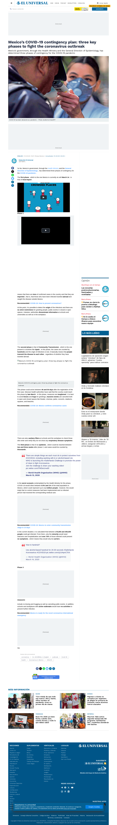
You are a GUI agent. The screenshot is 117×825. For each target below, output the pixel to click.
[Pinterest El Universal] (65, 791)
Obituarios (47, 757)
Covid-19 (64, 657)
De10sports (47, 766)
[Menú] (11, 3)
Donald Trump (14, 768)
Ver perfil (22, 161)
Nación (12, 748)
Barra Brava (86, 299)
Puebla (63, 752)
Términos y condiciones (55, 817)
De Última (30, 755)
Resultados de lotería (48, 780)
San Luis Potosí (66, 759)
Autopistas (30, 759)
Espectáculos (14, 785)
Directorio (16, 815)
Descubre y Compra (50, 748)
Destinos (29, 757)
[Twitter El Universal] (68, 788)
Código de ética (44, 815)
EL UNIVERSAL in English (41, 657)
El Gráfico (47, 763)
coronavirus (25, 657)
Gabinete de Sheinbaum (14, 762)
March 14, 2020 (32, 559)
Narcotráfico (14, 774)
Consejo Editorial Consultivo (29, 815)
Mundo (12, 766)
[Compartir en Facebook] (12, 168)
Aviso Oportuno (49, 752)
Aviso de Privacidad (72, 815)
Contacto (66, 817)
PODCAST (63, 3)
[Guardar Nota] (12, 185)
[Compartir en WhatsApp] (12, 175)
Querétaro (64, 757)
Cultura (12, 787)
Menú (11, 801)
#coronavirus (44, 463)
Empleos (47, 755)
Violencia (54, 815)
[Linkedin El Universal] (68, 791)
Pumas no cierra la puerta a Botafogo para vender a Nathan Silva (90, 305)
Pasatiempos (48, 774)
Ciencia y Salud (15, 794)
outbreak (55, 657)
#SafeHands (49, 461)
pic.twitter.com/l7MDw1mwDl (37, 468)
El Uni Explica (14, 759)
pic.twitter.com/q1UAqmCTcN (58, 552)
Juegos (46, 772)
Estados (12, 772)
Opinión (85, 280)
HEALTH (49, 660)
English (20, 156)
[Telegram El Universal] (62, 788)
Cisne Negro (31, 763)
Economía (13, 781)
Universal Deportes (16, 783)
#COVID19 (30, 458)
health (23, 660)
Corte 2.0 (13, 750)
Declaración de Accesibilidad (95, 815)
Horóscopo (47, 776)
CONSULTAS (81, 3)
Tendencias (13, 792)
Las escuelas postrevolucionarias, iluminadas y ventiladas (90, 291)
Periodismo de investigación (14, 756)
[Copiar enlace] (12, 182)
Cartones (13, 779)
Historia (82, 815)
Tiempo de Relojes (33, 761)
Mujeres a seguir (15, 752)
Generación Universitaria (48, 760)
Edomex (63, 748)
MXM (51, 3)
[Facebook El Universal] (65, 788)
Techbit (12, 798)
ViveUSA (46, 770)
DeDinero (47, 768)
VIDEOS (57, 3)
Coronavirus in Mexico (36, 660)
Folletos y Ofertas (50, 750)
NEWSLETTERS (72, 3)
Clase (28, 748)
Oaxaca (63, 750)
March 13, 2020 (33, 475)
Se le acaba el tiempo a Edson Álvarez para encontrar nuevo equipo (91, 320)
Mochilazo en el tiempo (90, 285)
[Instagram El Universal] (62, 791)
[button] (99, 9)
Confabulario (14, 790)
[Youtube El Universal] (72, 788)
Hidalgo (63, 755)
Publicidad (61, 815)
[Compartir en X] (12, 171)
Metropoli (13, 770)
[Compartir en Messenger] (12, 178)
